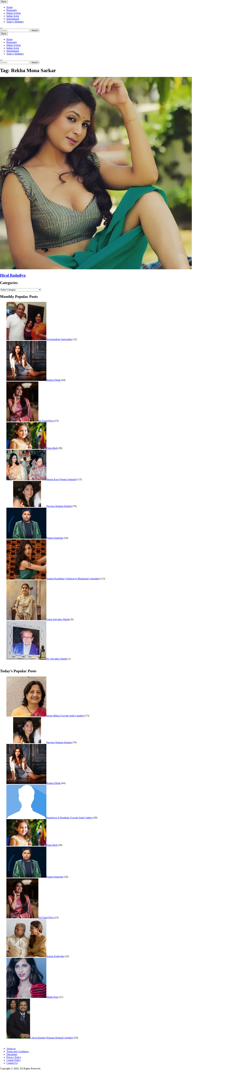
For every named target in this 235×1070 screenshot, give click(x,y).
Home (9, 7)
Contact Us (12, 1063)
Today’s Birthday (15, 21)
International (12, 18)
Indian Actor (12, 16)
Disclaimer (11, 1054)
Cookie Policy (13, 1060)
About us (11, 1048)
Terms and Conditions (17, 1051)
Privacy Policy (13, 1057)
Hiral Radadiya (13, 275)
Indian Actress (13, 13)
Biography (11, 10)
